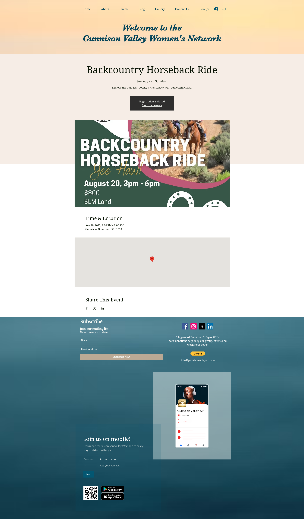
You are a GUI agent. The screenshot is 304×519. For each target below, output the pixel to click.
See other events (152, 105)
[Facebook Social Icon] (185, 326)
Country (88, 459)
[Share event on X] (94, 308)
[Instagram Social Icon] (193, 326)
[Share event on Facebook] (86, 308)
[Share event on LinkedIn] (102, 308)
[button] (197, 353)
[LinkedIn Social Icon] (210, 326)
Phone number (108, 459)
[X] (202, 326)
